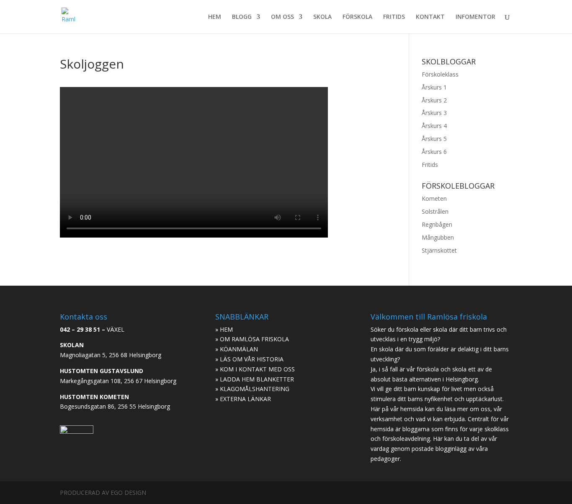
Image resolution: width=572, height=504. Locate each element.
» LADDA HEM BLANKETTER (254, 379)
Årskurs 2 (434, 100)
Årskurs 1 (434, 87)
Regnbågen (437, 224)
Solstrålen (435, 211)
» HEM (224, 329)
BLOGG (242, 17)
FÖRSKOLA (357, 17)
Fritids (430, 165)
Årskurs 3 (434, 113)
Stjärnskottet (439, 250)
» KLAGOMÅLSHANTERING (252, 389)
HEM (214, 17)
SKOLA (322, 17)
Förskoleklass (440, 74)
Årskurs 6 (434, 152)
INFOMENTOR (475, 17)
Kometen (434, 198)
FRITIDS (394, 17)
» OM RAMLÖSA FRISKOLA (252, 339)
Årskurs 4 (434, 126)
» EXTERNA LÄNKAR (243, 399)
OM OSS (282, 17)
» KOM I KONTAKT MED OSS (255, 369)
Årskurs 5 (434, 139)
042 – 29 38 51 (80, 329)
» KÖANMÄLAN (236, 349)
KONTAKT (430, 17)
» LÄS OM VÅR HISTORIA (249, 359)
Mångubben (438, 237)
